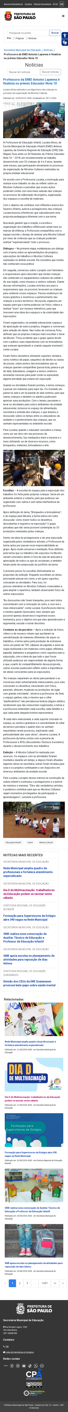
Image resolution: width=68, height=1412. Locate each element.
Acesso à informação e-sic (13, 4)
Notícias (33, 38)
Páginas (20, 38)
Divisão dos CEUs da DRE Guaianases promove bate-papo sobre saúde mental (29, 983)
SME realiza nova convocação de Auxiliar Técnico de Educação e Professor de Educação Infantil (25, 937)
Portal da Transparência (42, 4)
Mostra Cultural (46, 842)
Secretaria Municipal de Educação (22, 50)
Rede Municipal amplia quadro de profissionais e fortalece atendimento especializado (28, 872)
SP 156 (55, 4)
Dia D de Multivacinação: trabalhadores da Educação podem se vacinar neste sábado (29, 893)
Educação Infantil (13, 842)
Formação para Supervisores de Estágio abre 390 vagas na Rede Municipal (29, 917)
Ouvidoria (28, 4)
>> (55, 1283)
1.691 (45, 1283)
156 (7, 1346)
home (30, 842)
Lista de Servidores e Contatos (20, 1352)
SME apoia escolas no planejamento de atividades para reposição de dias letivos (29, 959)
